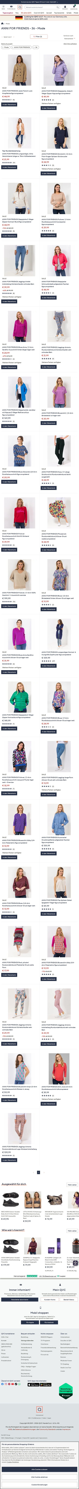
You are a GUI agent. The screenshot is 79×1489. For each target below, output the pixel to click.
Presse (3, 1353)
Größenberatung (26, 1344)
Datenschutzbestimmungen (25, 1429)
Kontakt (3, 1340)
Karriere (63, 1357)
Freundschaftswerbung (48, 1347)
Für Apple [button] (30, 1322)
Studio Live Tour (65, 1367)
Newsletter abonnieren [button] (19, 1300)
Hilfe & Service (26, 1370)
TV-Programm (45, 1340)
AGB (10, 1429)
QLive (3, 1350)
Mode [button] (6, 47)
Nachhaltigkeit (65, 1344)
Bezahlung (24, 1353)
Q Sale (69, 13)
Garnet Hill (26, 1438)
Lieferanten (5, 1357)
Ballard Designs (9, 1438)
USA (29, 1418)
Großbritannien (36, 1418)
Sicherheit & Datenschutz (29, 1363)
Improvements (43, 1438)
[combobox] (40, 7)
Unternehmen (65, 1337)
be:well (49, 13)
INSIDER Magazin (46, 1337)
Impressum (66, 1429)
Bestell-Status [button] (69, 1300)
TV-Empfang (64, 1364)
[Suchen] (58, 7)
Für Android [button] (49, 1322)
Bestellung (24, 1337)
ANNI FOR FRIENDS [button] (22, 47)
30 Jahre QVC (26, 13)
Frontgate (18, 1438)
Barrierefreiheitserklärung (68, 1347)
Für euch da (44, 1354)
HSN (2, 1438)
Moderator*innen (66, 1360)
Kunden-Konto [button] (49, 1300)
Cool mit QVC (39, 13)
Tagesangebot (8, 13)
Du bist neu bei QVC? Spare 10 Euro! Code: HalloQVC (39, 2)
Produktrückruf (6, 1360)
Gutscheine (44, 1344)
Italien (44, 1418)
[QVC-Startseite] (2, 24)
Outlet (62, 1371)
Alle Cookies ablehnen (39, 1477)
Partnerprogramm (46, 1351)
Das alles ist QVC (66, 1340)
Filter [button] (39, 37)
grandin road (34, 1438)
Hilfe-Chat (4, 1337)
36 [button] (36, 47)
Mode (76, 13)
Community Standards (47, 1429)
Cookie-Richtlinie (13, 1462)
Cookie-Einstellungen (39, 1485)
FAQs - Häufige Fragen (28, 1366)
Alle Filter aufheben (70, 44)
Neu (17, 13)
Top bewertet (59, 13)
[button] (3, 7)
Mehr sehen (72, 1185)
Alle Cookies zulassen (39, 1469)
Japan (49, 1418)
